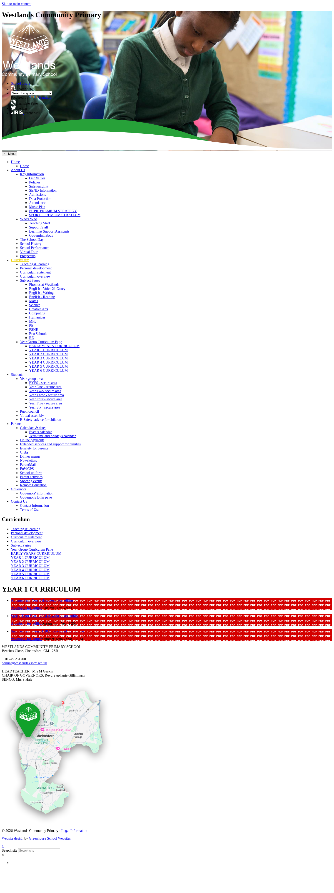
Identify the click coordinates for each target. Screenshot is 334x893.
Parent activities (31, 477)
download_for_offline (57, 600)
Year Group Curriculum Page (41, 342)
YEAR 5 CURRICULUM (48, 366)
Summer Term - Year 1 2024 (31, 631)
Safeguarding (38, 186)
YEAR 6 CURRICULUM (48, 370)
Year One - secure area (45, 387)
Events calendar (40, 432)
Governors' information (36, 493)
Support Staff (38, 227)
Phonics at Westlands (44, 284)
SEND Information (43, 190)
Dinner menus (30, 456)
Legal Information (74, 831)
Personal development (36, 268)
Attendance (37, 203)
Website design (12, 838)
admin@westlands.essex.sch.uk (24, 663)
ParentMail (28, 465)
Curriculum (20, 260)
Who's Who (28, 219)
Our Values (37, 178)
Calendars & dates (33, 428)
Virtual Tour (28, 252)
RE (31, 338)
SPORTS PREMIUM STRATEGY (54, 215)
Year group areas (32, 379)
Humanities (37, 317)
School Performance (34, 248)
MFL (33, 321)
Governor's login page (36, 497)
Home (15, 162)
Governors (18, 489)
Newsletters (28, 460)
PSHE (33, 329)
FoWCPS (27, 469)
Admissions (37, 194)
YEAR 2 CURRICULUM (48, 354)
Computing (37, 313)
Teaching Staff (39, 223)
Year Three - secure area (46, 395)
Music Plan (37, 207)
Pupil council (29, 411)
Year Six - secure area (44, 407)
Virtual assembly (32, 415)
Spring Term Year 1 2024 (29, 616)
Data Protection (40, 199)
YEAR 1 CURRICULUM (48, 350)
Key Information (32, 174)
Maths (33, 301)
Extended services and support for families (50, 444)
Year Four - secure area (45, 399)
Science (34, 305)
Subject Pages (30, 280)
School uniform (31, 473)
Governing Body (41, 235)
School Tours (20, 83)
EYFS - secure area (43, 383)
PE (31, 325)
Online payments (32, 440)
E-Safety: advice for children (40, 419)
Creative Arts (38, 309)
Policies (34, 182)
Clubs (24, 452)
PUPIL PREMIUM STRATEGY (53, 211)
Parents (16, 424)
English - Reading (42, 297)
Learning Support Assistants (49, 231)
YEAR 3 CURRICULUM (48, 358)
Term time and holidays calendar (52, 436)
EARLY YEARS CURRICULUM (54, 346)
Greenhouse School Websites (50, 838)
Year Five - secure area (45, 403)
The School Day (32, 239)
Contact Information (34, 505)
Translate (44, 97)
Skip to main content (16, 4)
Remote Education (33, 485)
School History (31, 244)
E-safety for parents (34, 448)
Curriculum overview (35, 276)
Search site (9, 850)
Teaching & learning (34, 264)
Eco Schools (38, 334)
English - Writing (41, 293)
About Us (18, 170)
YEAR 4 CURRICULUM (48, 362)
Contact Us (19, 501)
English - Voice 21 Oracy (47, 289)
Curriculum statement (35, 272)
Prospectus (27, 256)
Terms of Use (29, 510)
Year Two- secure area (45, 391)
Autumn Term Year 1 (26, 600)
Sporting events (31, 481)
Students (17, 374)
